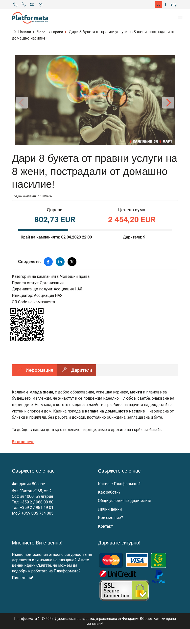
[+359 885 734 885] (23, 4)
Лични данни (110, 509)
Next (168, 102)
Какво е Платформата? (119, 483)
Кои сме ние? (110, 517)
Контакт (105, 526)
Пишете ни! (22, 577)
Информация (39, 370)
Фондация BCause (28, 483)
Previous (22, 102)
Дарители (81, 370)
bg (158, 4)
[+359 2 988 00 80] (15, 4)
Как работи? (109, 492)
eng (173, 4)
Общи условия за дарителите (124, 500)
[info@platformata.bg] (32, 4)
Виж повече (23, 441)
